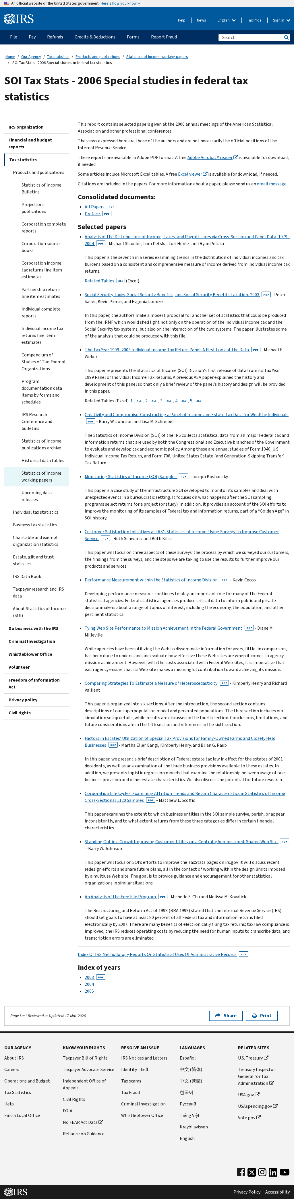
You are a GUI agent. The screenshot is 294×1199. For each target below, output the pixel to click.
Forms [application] (133, 37)
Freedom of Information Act (34, 683)
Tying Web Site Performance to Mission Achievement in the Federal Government (168, 628)
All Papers (99, 207)
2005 (89, 991)
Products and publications (98, 56)
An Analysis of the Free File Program (125, 897)
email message (272, 184)
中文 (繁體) (191, 1081)
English (224, 20)
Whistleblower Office (30, 654)
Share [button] (230, 1015)
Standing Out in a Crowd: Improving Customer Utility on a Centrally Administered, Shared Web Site (186, 842)
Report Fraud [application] (164, 37)
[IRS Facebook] (241, 1171)
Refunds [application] (55, 37)
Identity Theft (135, 1069)
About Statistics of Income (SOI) (39, 612)
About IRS (14, 1058)
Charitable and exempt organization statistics (35, 540)
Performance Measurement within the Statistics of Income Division (156, 580)
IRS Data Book (27, 576)
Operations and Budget (27, 1081)
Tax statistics (58, 56)
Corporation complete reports (44, 227)
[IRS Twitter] (251, 1171)
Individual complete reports (41, 312)
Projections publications (34, 207)
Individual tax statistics (36, 512)
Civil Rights (74, 1099)
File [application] (13, 37)
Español (188, 1058)
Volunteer (19, 667)
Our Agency (31, 56)
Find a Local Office (22, 1115)
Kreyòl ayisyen (194, 1127)
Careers (11, 1069)
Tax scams (131, 1081)
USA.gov (246, 1095)
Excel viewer (190, 174)
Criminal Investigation (32, 641)
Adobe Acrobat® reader (210, 157)
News (201, 20)
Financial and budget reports (30, 143)
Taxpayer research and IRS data (38, 592)
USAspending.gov (255, 1106)
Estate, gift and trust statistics (33, 560)
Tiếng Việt (190, 1115)
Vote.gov (246, 1118)
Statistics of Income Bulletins (41, 188)
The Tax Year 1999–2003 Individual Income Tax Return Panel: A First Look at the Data (172, 350)
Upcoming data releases (37, 496)
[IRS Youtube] (285, 1171)
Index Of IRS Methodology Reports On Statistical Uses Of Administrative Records (162, 954)
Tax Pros (254, 20)
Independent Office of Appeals (84, 1084)
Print (266, 1015)
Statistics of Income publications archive (41, 444)
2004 (89, 984)
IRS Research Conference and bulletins (37, 421)
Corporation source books (41, 246)
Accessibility (277, 1192)
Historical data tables (43, 460)
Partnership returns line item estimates (41, 292)
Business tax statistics (35, 525)
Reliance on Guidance (84, 1134)
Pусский (188, 1104)
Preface (97, 214)
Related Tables (104, 281)
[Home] (19, 16)
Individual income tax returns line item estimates (42, 335)
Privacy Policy (246, 1192)
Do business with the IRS (34, 628)
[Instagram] (262, 1171)
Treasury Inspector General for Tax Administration (256, 1076)
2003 (94, 977)
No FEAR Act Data (80, 1122)
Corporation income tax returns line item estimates (42, 270)
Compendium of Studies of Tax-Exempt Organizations (44, 362)
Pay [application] (32, 37)
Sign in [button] (279, 20)
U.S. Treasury (250, 1058)
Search (286, 37)
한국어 (187, 1092)
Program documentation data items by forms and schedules (42, 391)
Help (181, 20)
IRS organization (26, 127)
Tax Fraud (130, 1092)
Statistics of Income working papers (157, 56)
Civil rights (20, 713)
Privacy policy (23, 700)
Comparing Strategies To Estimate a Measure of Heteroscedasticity (156, 683)
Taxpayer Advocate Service (88, 1069)
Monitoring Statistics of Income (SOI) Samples (135, 477)
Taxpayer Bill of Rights (85, 1058)
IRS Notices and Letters (144, 1058)
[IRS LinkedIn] (273, 1171)
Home (10, 56)
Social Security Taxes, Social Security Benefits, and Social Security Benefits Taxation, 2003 (177, 295)
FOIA (67, 1111)
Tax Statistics (17, 1092)
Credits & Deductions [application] (95, 37)
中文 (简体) (191, 1069)
